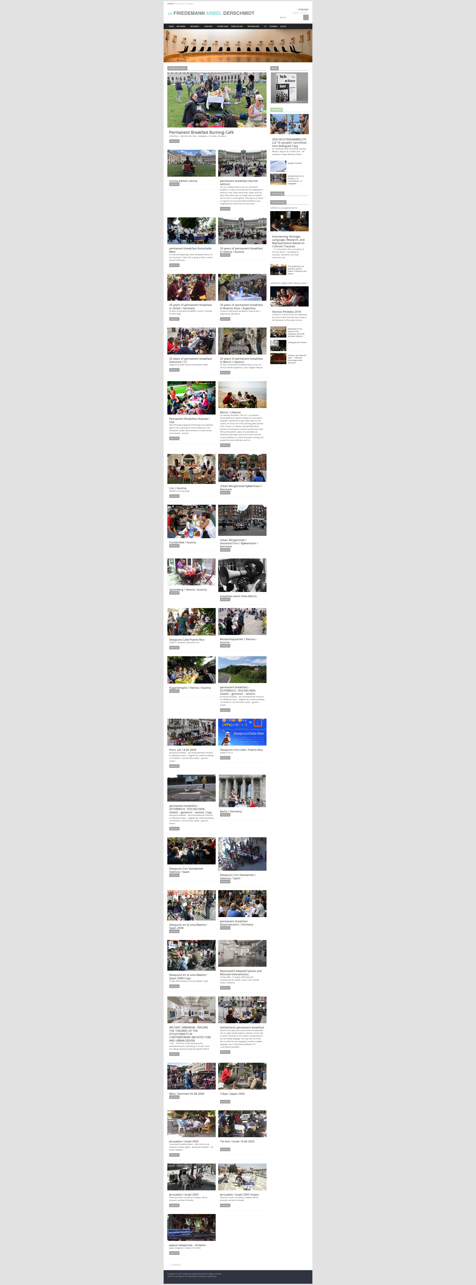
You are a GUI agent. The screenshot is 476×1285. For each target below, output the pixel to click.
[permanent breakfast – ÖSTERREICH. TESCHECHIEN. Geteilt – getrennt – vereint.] (242, 657)
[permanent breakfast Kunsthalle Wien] (191, 219)
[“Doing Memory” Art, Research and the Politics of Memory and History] (278, 265)
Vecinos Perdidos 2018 (286, 311)
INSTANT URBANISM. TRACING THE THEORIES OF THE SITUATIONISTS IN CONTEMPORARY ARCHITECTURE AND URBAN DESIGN (190, 1033)
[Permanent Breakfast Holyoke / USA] (191, 382)
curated (208, 26)
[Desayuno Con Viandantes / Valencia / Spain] (242, 838)
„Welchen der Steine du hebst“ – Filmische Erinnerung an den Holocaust (297, 359)
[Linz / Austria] (191, 455)
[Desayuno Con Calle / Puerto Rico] (242, 720)
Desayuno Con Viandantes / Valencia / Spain (238, 876)
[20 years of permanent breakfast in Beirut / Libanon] (242, 329)
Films (171, 26)
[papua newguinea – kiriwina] (191, 1215)
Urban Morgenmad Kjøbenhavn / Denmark (241, 487)
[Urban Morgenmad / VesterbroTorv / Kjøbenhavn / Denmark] (242, 506)
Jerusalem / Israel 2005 (184, 1141)
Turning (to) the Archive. (297, 342)
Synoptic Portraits (295, 163)
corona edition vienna (183, 181)
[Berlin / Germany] (242, 776)
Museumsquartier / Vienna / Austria (238, 640)
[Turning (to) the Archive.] (278, 341)
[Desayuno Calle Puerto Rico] (191, 609)
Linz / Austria (177, 488)
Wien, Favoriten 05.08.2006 (186, 1093)
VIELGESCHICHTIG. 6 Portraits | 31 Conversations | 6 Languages (296, 180)
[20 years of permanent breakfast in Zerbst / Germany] (191, 275)
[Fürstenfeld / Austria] (191, 506)
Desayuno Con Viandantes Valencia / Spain (186, 870)
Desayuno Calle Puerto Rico (186, 639)
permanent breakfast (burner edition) (239, 182)
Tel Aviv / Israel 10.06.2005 (237, 1141)
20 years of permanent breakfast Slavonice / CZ (190, 360)
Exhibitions (222, 26)
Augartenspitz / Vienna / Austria (190, 687)
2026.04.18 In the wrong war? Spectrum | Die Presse (195, 3)
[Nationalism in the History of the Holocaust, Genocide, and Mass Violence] (278, 328)
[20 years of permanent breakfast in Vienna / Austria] (242, 219)
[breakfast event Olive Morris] (242, 560)
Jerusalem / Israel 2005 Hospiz (239, 1194)
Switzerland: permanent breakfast (242, 1027)
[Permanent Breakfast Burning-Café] (217, 73)
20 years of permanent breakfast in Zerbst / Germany (190, 306)
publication (237, 26)
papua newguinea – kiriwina (187, 1245)
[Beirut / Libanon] (242, 382)
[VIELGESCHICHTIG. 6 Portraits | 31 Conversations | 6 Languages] (278, 175)
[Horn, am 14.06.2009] (191, 720)
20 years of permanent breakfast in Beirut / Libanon (241, 360)
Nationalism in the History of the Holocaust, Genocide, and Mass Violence (296, 332)
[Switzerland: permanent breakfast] (242, 998)
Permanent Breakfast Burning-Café (201, 132)
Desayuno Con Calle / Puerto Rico (241, 750)
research (194, 26)
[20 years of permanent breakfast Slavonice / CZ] (191, 329)
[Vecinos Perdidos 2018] (289, 287)
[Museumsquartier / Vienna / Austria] (242, 609)
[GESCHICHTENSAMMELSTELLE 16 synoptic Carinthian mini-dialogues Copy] (289, 115)
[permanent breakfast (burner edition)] (242, 151)
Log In (283, 26)
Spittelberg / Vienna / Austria (188, 589)
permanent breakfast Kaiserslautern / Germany (236, 922)
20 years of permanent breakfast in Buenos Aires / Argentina (241, 306)
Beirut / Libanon (230, 412)
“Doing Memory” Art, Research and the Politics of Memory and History (297, 270)
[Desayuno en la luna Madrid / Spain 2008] (191, 891)
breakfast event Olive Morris (238, 596)
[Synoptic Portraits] (278, 162)
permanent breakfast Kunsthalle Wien (190, 249)
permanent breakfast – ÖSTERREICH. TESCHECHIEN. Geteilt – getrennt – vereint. (238, 690)
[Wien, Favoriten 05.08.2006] (191, 1064)
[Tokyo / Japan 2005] (242, 1064)
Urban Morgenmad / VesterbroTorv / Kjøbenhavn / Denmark (239, 543)
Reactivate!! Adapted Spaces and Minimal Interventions (241, 972)
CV (265, 26)
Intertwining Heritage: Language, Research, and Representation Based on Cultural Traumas (288, 241)
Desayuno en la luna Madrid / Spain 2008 (188, 926)
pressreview (253, 26)
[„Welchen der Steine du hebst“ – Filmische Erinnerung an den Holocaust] (278, 354)
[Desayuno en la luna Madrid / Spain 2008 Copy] (191, 941)
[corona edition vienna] (191, 151)
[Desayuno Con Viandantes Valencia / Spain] (191, 838)
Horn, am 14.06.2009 (182, 750)
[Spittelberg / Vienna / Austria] (191, 560)
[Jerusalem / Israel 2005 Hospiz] (242, 1165)
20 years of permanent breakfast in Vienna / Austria (241, 249)
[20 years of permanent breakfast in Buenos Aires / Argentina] (242, 275)
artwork (181, 26)
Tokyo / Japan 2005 (232, 1093)
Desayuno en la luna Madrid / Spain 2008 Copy (188, 976)
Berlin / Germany (231, 811)
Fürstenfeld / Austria (182, 542)
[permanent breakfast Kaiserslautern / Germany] (242, 891)
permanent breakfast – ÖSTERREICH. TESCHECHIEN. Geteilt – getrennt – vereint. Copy (190, 809)
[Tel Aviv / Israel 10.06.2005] (242, 1111)
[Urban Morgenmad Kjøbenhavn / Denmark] (242, 455)
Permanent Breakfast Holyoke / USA (189, 420)
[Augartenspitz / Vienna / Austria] (191, 657)
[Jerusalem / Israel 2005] (191, 1111)
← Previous (175, 1264)
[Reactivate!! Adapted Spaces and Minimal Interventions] (242, 941)
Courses (273, 26)
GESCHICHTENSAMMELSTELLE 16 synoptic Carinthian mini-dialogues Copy (289, 142)
